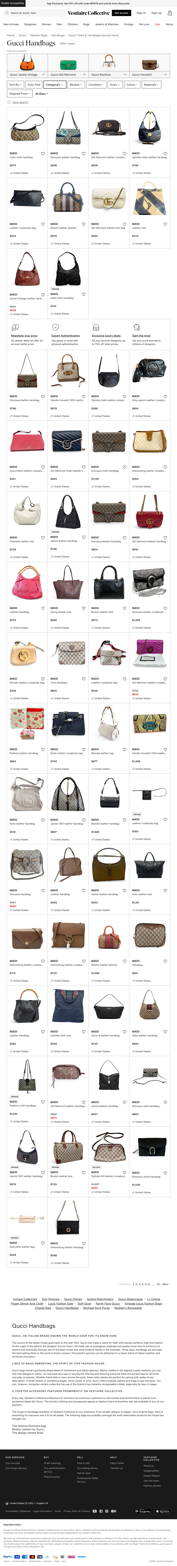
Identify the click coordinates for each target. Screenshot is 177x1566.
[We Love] (152, 24)
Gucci (22, 35)
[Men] (64, 24)
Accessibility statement (18, 1511)
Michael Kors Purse (96, 1308)
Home (11, 35)
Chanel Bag (43, 1308)
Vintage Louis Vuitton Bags (143, 1304)
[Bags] (92, 24)
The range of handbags (25, 1412)
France (6, 1561)
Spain (56, 1561)
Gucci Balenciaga (130, 1299)
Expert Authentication (66, 336)
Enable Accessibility (12, 3)
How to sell (83, 1463)
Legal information (42, 1511)
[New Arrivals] (21, 24)
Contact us (116, 1468)
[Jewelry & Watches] (121, 24)
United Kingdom (19, 1561)
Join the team (151, 1481)
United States (35, 1561)
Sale (157, 24)
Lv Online (153, 1299)
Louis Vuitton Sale (60, 1304)
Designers (30, 24)
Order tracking (52, 1463)
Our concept (13, 1463)
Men (59, 24)
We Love (144, 24)
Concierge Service (16, 1468)
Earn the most (141, 336)
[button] (169, 13)
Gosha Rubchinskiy (100, 1299)
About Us (171, 24)
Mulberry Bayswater (128, 1308)
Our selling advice (87, 1468)
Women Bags (39, 35)
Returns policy (52, 1477)
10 (158, 1284)
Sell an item (121, 13)
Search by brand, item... (24, 13)
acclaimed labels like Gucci (27, 1401)
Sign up (156, 13)
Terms (57, 1511)
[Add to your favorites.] (43, 154)
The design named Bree (27, 1433)
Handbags (57, 35)
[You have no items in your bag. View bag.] (169, 13)
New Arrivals (11, 24)
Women (46, 24)
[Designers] (39, 24)
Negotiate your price (24, 336)
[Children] (80, 24)
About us (148, 1466)
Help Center (117, 1463)
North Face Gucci (108, 1304)
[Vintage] (136, 24)
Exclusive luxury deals (106, 336)
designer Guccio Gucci (60, 1346)
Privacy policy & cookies (77, 1511)
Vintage (128, 24)
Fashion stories (152, 1486)
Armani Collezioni (25, 1299)
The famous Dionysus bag (29, 1426)
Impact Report (151, 1476)
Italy (64, 1561)
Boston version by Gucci (28, 1429)
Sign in (141, 13)
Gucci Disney (73, 1299)
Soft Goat (84, 1304)
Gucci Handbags (67, 1308)
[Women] (54, 24)
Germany (48, 1561)
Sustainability (151, 1471)
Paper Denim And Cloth (27, 1304)
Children (73, 24)
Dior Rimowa (50, 1299)
